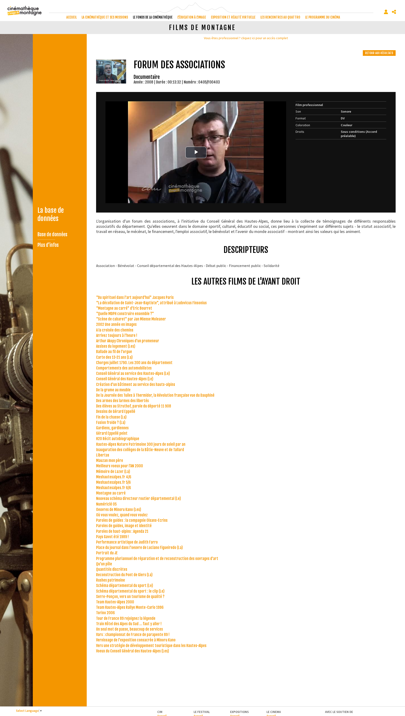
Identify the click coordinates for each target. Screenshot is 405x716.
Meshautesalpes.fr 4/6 (113, 477)
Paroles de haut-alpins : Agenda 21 (122, 531)
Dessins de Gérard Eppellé (115, 411)
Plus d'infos (48, 245)
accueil (71, 17)
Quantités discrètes (111, 569)
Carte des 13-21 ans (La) (114, 357)
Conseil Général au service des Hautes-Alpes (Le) (133, 373)
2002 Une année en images (116, 324)
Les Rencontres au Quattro (280, 17)
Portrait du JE (107, 553)
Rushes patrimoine (110, 580)
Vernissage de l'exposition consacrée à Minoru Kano (136, 640)
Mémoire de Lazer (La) (113, 471)
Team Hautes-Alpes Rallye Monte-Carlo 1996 (130, 607)
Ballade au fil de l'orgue (114, 351)
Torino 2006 (105, 612)
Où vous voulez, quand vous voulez (122, 515)
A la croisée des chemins (114, 330)
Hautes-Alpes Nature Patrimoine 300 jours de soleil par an (140, 444)
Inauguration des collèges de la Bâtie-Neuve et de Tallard (140, 449)
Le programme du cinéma (322, 17)
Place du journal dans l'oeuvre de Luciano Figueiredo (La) (139, 547)
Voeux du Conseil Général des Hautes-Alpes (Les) (132, 651)
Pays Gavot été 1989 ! (112, 536)
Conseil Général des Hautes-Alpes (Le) (124, 379)
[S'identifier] (386, 11)
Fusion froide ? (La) (110, 422)
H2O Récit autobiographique (117, 438)
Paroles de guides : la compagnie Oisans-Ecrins (132, 520)
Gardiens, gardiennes (112, 428)
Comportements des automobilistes (124, 368)
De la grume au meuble (113, 390)
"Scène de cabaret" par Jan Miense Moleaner (131, 319)
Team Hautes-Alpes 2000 (115, 602)
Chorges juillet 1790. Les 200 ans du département (134, 362)
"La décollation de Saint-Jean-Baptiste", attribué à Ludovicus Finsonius (151, 303)
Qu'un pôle (104, 564)
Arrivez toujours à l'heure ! (116, 335)
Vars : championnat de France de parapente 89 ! (132, 634)
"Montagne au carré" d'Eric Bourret (124, 308)
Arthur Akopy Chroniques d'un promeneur (127, 341)
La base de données (51, 214)
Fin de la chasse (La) (111, 417)
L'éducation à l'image (191, 17)
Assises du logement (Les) (115, 346)
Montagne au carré (111, 493)
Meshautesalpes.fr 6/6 (113, 487)
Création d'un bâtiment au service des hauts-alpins (135, 384)
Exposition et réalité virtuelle (233, 17)
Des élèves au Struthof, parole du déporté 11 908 (133, 406)
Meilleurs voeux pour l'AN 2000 (119, 466)
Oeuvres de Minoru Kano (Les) (118, 509)
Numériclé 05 (106, 504)
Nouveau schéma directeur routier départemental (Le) (138, 498)
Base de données (52, 234)
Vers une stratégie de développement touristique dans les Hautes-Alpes (151, 645)
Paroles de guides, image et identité (124, 525)
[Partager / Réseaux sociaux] (394, 11)
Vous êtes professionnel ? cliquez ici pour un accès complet (246, 38)
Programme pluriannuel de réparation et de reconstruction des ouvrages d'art (157, 558)
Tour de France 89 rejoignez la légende (125, 618)
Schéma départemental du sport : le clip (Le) (130, 591)
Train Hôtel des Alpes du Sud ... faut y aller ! (128, 623)
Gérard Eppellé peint (112, 433)
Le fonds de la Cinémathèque (152, 17)
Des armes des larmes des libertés (122, 400)
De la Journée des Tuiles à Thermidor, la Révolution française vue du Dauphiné (155, 395)
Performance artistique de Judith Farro (127, 542)
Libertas (102, 455)
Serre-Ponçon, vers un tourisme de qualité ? (130, 596)
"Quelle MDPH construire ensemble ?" (125, 313)
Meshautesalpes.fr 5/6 (113, 482)
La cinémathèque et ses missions (105, 17)
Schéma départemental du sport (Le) (124, 585)
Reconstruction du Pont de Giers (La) (124, 574)
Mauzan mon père (109, 460)
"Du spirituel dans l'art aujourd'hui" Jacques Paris (135, 297)
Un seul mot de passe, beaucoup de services (129, 629)
